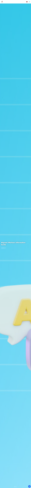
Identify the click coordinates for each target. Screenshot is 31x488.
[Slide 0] (14, 486)
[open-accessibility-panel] (29, 486)
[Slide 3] (16, 486)
